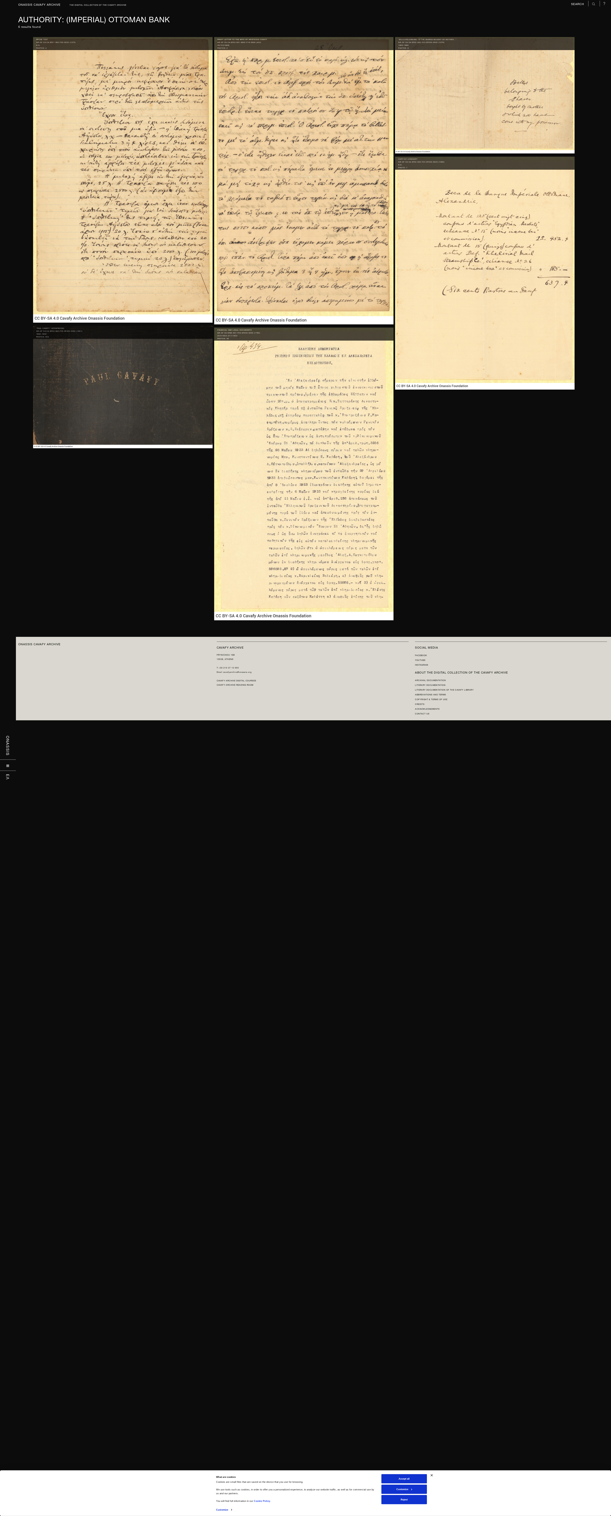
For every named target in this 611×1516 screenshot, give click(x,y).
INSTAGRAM (421, 664)
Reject (404, 1499)
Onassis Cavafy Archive (39, 4)
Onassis (8, 746)
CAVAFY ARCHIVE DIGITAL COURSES (236, 680)
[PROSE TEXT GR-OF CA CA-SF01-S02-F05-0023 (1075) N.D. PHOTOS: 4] (123, 179)
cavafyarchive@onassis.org (237, 672)
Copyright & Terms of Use (431, 699)
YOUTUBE (420, 660)
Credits (420, 704)
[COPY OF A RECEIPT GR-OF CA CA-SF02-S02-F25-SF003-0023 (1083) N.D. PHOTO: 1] (485, 272)
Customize (222, 1509)
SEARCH (578, 3)
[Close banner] (432, 1475)
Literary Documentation (430, 685)
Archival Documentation (430, 680)
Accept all (404, 1478)
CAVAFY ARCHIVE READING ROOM (235, 684)
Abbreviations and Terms (430, 694)
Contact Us (422, 713)
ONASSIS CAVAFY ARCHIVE (39, 644)
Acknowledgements (427, 708)
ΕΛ (8, 777)
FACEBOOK (421, 655)
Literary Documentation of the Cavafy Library (444, 689)
